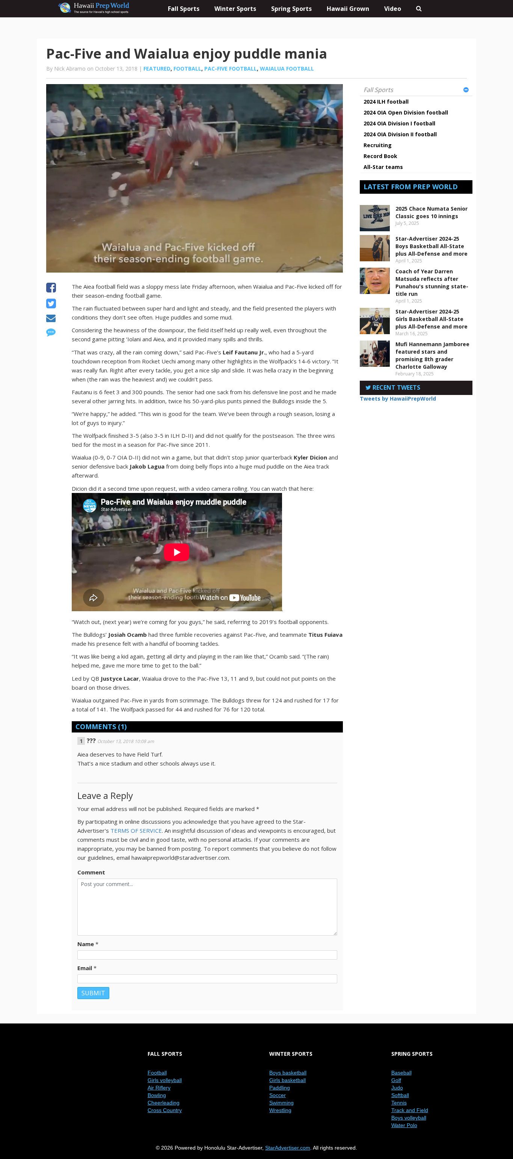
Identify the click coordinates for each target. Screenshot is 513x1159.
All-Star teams (383, 166)
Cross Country (165, 1110)
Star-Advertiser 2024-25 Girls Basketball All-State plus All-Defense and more (431, 319)
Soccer (277, 1095)
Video (392, 9)
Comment (91, 872)
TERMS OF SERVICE (136, 830)
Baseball (401, 1073)
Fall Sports (378, 90)
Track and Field (409, 1110)
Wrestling (280, 1110)
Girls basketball (287, 1080)
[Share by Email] (51, 319)
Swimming (281, 1103)
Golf (396, 1080)
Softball (400, 1095)
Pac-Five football (230, 68)
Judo (397, 1088)
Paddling (279, 1088)
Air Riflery (159, 1088)
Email (84, 968)
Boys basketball (287, 1073)
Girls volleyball (165, 1080)
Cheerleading (164, 1103)
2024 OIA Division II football (400, 134)
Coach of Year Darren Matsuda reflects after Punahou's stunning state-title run (431, 282)
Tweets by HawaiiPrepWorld (398, 398)
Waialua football (287, 68)
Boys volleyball (408, 1118)
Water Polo (404, 1125)
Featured (156, 68)
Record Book (380, 156)
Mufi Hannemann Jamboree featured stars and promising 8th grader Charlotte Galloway (432, 355)
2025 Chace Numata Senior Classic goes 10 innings (431, 212)
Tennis (399, 1103)
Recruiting (378, 145)
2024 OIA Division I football (399, 123)
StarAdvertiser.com (287, 1148)
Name (85, 944)
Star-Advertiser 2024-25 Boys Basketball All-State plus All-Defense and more (431, 246)
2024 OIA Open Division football (406, 112)
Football (187, 68)
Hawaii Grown (348, 9)
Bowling (157, 1095)
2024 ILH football (386, 101)
